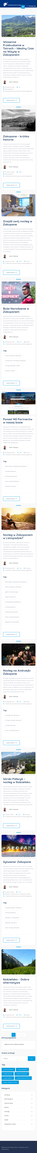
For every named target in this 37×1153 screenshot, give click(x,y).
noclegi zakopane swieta (12, 365)
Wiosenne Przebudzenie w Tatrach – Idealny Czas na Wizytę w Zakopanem (18, 48)
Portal (28, 261)
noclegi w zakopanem (21, 1073)
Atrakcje (7, 894)
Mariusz (15, 82)
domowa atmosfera (8, 1069)
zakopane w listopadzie (12, 622)
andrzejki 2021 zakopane (12, 715)
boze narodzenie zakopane (13, 355)
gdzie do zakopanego (11, 592)
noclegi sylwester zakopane (13, 907)
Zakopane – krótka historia (16, 138)
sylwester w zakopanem (12, 917)
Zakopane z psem (25, 894)
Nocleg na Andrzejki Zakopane (16, 672)
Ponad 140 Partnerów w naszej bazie (17, 420)
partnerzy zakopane (11, 476)
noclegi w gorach (8, 1073)
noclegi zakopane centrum (23, 1078)
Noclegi (28, 568)
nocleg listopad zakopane (13, 602)
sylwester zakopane (11, 922)
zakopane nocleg (10, 486)
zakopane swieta (10, 370)
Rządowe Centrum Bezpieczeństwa (14, 1044)
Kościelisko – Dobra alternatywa (16, 981)
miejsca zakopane (10, 597)
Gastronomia (15, 894)
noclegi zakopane (10, 471)
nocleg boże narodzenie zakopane (15, 360)
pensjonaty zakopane (11, 612)
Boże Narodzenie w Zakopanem (16, 310)
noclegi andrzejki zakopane (13, 720)
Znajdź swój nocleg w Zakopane (17, 222)
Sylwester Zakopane (17, 862)
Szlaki (6, 1120)
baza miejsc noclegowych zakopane (16, 466)
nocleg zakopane (10, 607)
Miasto (28, 342)
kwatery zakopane (22, 1069)
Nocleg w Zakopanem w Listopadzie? (18, 536)
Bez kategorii (9, 89)
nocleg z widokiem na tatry (10, 1082)
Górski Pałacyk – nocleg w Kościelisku (16, 780)
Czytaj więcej (10, 100)
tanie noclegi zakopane (12, 481)
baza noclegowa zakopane (13, 587)
